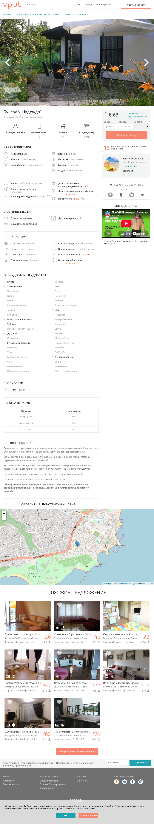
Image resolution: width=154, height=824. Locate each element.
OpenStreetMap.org (126, 584)
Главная (7, 14)
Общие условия (49, 780)
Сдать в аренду (136, 4)
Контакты (32, 4)
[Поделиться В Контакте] (131, 196)
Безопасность (11, 784)
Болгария (22, 14)
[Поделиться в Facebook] (110, 196)
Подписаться (140, 762)
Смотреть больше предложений (77, 751)
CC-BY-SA (149, 584)
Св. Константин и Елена (46, 14)
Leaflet (106, 584)
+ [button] (4, 513)
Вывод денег (47, 788)
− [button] (4, 518)
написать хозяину (126, 135)
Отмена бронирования (53, 784)
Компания (8, 780)
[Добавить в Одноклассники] (121, 196)
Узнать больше (88, 815)
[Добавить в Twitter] (142, 196)
